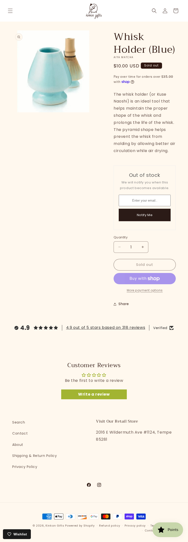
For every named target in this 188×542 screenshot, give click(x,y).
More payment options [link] (145, 290)
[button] (10, 10)
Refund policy (109, 526)
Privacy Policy (24, 466)
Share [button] (123, 303)
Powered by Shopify (80, 526)
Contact (20, 433)
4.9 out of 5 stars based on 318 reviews (105, 327)
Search (18, 422)
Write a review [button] (94, 394)
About (17, 444)
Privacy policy (135, 526)
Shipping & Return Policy (34, 455)
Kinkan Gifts (55, 526)
